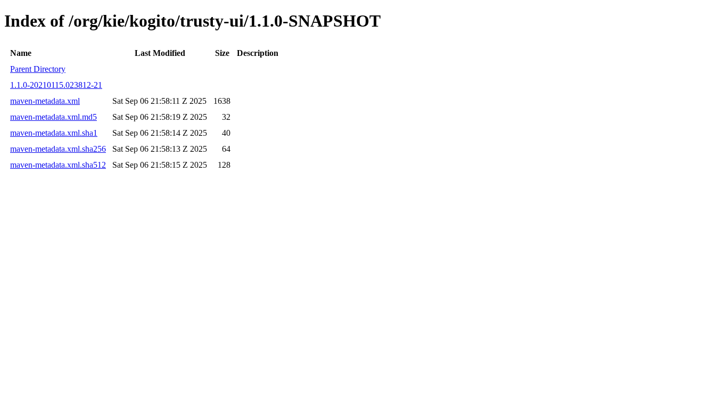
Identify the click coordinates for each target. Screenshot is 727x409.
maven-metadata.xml (45, 100)
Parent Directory (37, 68)
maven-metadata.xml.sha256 (58, 148)
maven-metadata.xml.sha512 (58, 164)
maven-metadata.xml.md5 (53, 116)
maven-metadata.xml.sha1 (53, 132)
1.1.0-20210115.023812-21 (56, 84)
